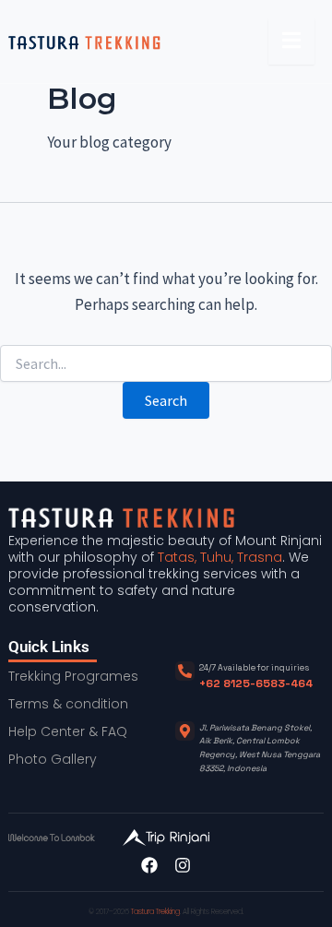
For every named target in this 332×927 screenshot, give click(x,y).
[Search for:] (166, 364)
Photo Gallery (52, 759)
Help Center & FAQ (67, 731)
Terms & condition (68, 704)
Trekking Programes (73, 676)
